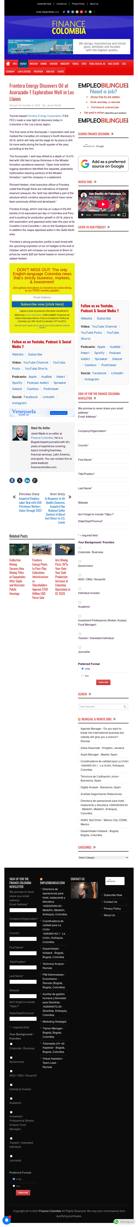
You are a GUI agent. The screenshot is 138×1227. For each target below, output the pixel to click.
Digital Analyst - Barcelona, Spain (101, 787)
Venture (54, 63)
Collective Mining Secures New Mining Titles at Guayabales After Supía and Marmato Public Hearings (17, 576)
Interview (38, 71)
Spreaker (60, 383)
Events (61, 71)
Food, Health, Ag (97, 63)
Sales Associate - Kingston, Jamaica (102, 748)
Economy (10, 71)
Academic (84, 606)
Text (87, 675)
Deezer (17, 389)
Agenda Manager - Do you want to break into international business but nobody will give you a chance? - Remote (102, 734)
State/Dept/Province (90, 521)
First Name (85, 459)
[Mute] (118, 215)
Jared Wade (54, 105)
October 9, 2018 (31, 105)
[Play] (82, 215)
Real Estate (113, 63)
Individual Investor (89, 593)
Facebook (31, 397)
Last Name (85, 488)
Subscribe (35, 354)
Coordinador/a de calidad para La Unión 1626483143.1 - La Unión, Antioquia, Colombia (105, 765)
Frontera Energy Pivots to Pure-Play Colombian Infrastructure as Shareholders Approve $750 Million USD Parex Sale (40, 578)
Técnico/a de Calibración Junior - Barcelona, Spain (100, 778)
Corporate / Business (90, 552)
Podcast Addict (38, 383)
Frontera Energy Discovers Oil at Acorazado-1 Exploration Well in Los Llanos (41, 92)
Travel (75, 63)
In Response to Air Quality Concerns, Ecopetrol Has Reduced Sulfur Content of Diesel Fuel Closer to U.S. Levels (55, 510)
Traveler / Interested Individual (96, 638)
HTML (87, 668)
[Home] (8, 64)
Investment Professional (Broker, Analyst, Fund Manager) (102, 622)
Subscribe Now (44, 3)
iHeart (60, 376)
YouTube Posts (91, 332)
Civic (84, 63)
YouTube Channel (35, 362)
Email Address (87, 416)
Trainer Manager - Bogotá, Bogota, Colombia (53, 1032)
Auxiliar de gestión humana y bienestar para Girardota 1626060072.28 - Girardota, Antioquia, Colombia (55, 1004)
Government (85, 565)
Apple (32, 376)
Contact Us (62, 3)
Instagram (19, 403)
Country (83, 445)
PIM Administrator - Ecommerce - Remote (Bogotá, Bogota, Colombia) (54, 981)
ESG (124, 63)
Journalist (84, 651)
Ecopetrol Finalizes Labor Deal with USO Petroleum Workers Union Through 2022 (30, 504)
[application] (103, 204)
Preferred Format (89, 664)
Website (17, 354)
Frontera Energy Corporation (44, 116)
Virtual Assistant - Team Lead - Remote (53, 1062)
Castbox (33, 389)
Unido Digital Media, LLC (47, 11)
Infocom (34, 63)
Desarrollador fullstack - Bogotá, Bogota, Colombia (100, 833)
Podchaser (51, 389)
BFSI (15, 63)
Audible (46, 376)
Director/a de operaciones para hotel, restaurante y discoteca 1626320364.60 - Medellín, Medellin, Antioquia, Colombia (104, 807)
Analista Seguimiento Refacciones (101, 794)
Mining (44, 63)
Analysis (50, 71)
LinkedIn (49, 397)
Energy (23, 63)
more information (34, 314)
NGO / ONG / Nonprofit (91, 579)
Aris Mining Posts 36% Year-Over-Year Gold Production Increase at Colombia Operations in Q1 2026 (62, 576)
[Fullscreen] (124, 215)
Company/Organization (92, 431)
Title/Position (86, 474)
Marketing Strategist (54, 1021)
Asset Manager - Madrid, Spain (99, 754)
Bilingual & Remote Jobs (97, 719)
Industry (65, 63)
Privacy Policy (78, 3)
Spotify (17, 383)
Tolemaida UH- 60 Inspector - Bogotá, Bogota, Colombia (54, 1047)
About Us (94, 3)
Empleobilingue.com (52, 882)
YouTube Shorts (36, 368)
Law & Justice (24, 71)
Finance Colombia (42, 438)
